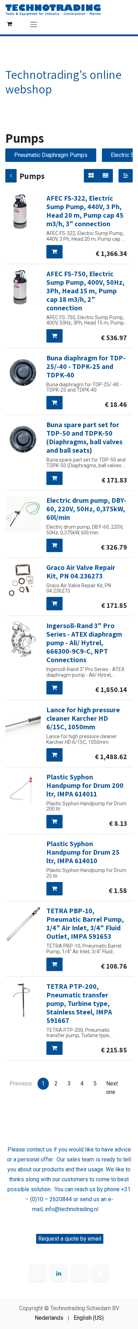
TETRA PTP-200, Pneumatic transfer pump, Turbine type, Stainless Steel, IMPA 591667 (79, 1003)
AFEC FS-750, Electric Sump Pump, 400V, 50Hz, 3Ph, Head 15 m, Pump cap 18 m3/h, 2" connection (85, 290)
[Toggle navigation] (34, 24)
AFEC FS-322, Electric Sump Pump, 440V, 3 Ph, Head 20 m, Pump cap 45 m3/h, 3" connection (84, 211)
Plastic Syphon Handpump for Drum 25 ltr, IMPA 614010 (83, 852)
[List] (105, 176)
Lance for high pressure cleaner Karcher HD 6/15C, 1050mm (83, 718)
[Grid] (91, 176)
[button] (54, 251)
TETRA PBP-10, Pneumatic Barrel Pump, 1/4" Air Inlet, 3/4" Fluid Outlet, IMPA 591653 (85, 923)
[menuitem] (49, 1318)
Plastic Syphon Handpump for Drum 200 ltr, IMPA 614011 (84, 785)
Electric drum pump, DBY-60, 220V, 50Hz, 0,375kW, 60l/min (86, 509)
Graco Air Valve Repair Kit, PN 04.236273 (80, 572)
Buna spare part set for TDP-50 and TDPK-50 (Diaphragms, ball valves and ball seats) (84, 437)
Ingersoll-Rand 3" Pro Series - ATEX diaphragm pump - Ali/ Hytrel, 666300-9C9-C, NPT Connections (84, 642)
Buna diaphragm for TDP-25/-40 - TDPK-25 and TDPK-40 (86, 366)
